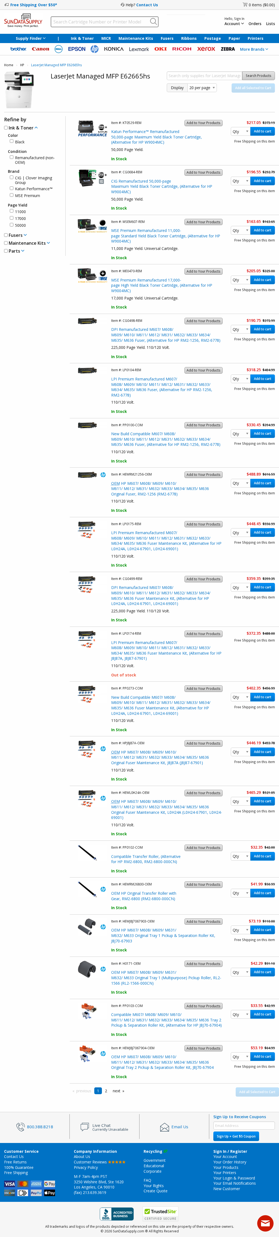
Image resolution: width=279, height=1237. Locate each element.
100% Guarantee (19, 1167)
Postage (212, 38)
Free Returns (15, 1162)
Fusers (167, 38)
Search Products (258, 75)
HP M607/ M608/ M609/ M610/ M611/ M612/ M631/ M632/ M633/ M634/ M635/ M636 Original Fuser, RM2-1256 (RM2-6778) (160, 489)
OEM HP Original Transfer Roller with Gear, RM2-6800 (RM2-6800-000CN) (143, 896)
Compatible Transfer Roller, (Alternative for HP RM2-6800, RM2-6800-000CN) (146, 859)
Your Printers (224, 1172)
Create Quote (156, 1190)
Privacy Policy (86, 1167)
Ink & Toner (82, 38)
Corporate (153, 1171)
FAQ (147, 1180)
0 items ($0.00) (262, 4)
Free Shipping (16, 1172)
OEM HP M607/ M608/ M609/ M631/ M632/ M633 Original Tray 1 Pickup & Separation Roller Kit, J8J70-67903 (163, 935)
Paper (234, 38)
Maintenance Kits (136, 38)
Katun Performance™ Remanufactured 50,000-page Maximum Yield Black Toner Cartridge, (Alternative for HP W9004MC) (156, 137)
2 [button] (106, 1090)
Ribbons (189, 38)
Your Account (225, 1156)
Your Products (225, 1167)
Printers (255, 38)
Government (155, 1160)
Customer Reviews (91, 1162)
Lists (270, 24)
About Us (82, 1156)
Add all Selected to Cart (253, 88)
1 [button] (98, 1090)
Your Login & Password (234, 1178)
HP (22, 65)
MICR (106, 38)
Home (8, 65)
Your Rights (154, 1185)
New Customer (226, 1188)
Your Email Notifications (234, 1183)
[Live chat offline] (265, 1223)
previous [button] (83, 1090)
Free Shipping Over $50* (33, 4)
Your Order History (229, 1162)
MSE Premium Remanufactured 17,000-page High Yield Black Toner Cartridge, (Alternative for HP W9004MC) (161, 285)
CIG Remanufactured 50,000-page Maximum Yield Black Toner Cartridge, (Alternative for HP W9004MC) (161, 186)
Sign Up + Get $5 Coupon (236, 1136)
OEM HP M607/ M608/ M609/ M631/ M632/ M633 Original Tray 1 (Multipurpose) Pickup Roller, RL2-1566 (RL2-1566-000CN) (166, 977)
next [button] (116, 1090)
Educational (154, 1165)
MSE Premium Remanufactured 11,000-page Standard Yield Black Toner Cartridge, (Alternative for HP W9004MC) (165, 236)
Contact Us (147, 4)
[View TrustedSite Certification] (160, 1214)
